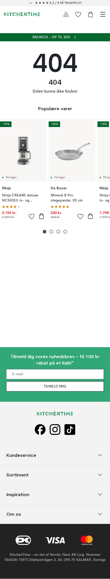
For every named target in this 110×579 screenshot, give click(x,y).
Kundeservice (21, 455)
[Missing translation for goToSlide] (51, 232)
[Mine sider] (66, 14)
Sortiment (17, 475)
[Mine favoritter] (78, 14)
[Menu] (103, 14)
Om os (13, 514)
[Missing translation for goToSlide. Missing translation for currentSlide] (45, 232)
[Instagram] (55, 429)
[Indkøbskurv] (90, 14)
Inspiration (17, 494)
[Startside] (22, 14)
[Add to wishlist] (32, 216)
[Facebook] (40, 429)
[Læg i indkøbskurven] (41, 216)
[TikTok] (69, 429)
